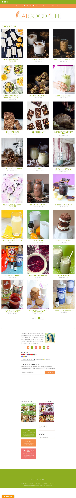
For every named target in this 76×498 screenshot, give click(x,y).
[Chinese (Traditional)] (24, 354)
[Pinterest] (40, 348)
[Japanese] (36, 354)
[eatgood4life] (28, 421)
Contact (43, 479)
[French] (30, 354)
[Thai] (26, 357)
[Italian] (34, 354)
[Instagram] (44, 348)
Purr (54, 483)
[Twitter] (36, 348)
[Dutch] (26, 354)
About (36, 479)
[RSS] (28, 348)
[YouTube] (48, 348)
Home (31, 479)
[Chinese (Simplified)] (22, 354)
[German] (32, 354)
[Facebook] (32, 348)
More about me (34, 343)
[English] (28, 354)
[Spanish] (24, 357)
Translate (48, 359)
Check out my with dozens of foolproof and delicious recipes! (38, 6)
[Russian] (22, 357)
